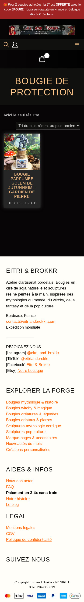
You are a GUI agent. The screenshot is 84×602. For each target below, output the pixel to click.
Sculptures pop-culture (26, 432)
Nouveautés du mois (24, 443)
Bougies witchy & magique (29, 408)
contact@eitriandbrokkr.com (30, 321)
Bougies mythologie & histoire (32, 402)
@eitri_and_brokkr (43, 353)
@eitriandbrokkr (35, 358)
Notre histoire (18, 499)
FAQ (10, 487)
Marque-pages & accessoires (31, 438)
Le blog (12, 504)
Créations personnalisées (28, 449)
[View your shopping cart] (42, 59)
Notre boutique (30, 370)
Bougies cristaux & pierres (29, 420)
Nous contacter (19, 481)
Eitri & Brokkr (38, 365)
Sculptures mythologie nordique (33, 426)
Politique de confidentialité (29, 539)
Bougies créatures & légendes (32, 414)
